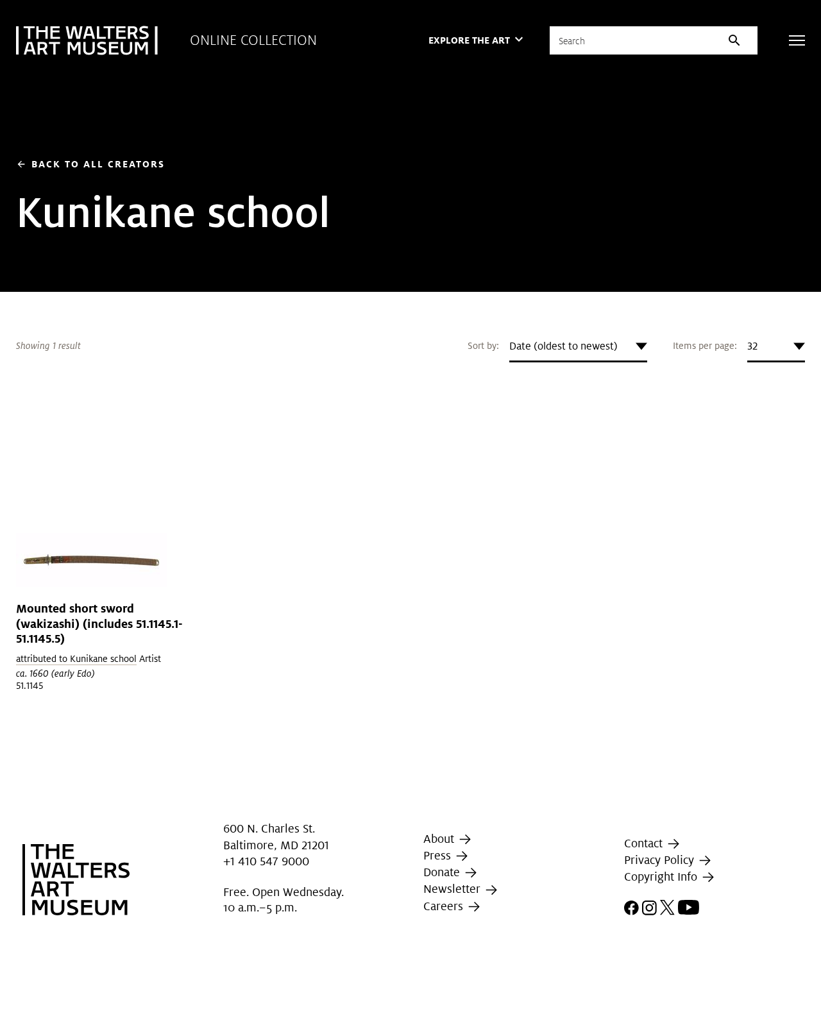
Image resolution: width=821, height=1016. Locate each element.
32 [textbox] (752, 346)
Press (438, 855)
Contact (645, 843)
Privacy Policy (660, 859)
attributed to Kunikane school (76, 659)
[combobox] (578, 346)
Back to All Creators (90, 164)
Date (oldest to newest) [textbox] (563, 346)
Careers (444, 906)
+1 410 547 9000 (266, 861)
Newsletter (453, 888)
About (440, 838)
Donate (443, 872)
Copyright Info (662, 876)
